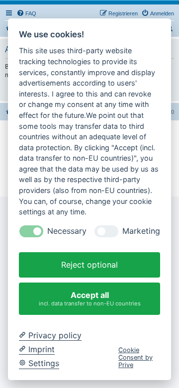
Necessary (67, 231)
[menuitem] (26, 13)
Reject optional (89, 265)
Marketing (141, 231)
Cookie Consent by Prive (135, 357)
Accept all (90, 298)
